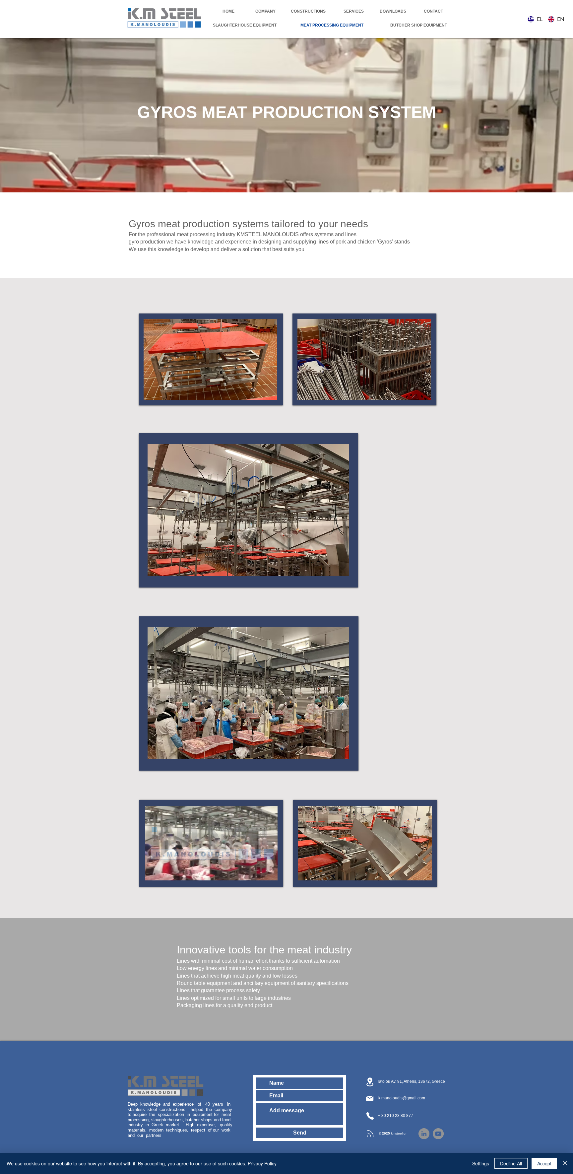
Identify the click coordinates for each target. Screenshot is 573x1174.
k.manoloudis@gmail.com (401, 1098)
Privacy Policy (262, 1163)
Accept (544, 1163)
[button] (210, 359)
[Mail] (369, 1098)
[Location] (369, 1081)
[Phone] (370, 1116)
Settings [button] (480, 1163)
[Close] (565, 1163)
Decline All (511, 1163)
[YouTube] (438, 1133)
